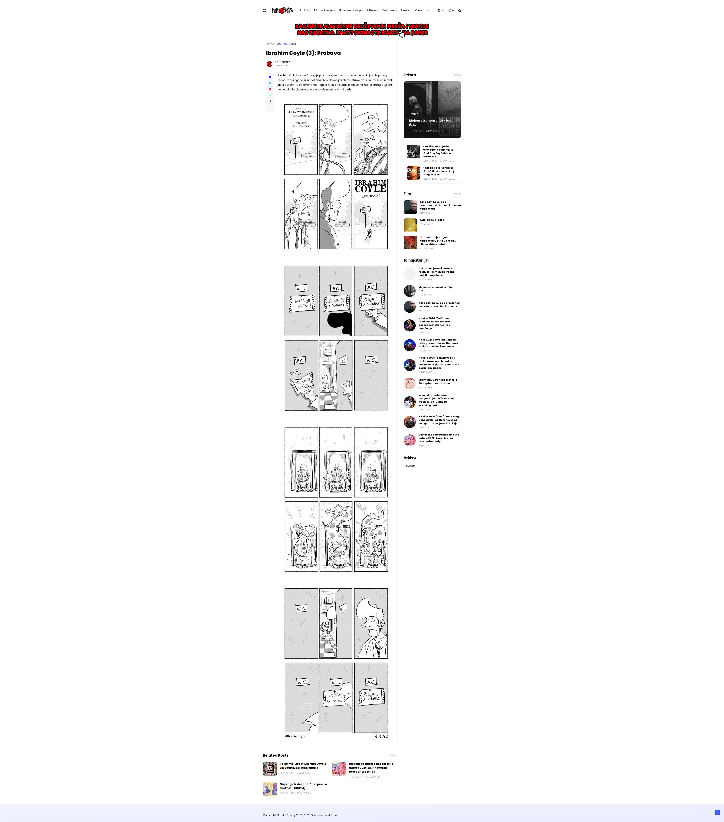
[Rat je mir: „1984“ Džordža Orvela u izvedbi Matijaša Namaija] (270, 769)
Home (270, 44)
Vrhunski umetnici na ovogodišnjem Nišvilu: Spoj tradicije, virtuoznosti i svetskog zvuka (436, 400)
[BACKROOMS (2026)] (410, 225)
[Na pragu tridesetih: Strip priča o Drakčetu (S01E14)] (270, 789)
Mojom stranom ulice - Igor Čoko (431, 122)
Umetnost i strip (350, 10)
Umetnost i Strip (287, 43)
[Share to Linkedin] (270, 95)
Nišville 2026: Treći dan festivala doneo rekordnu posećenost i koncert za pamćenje (435, 323)
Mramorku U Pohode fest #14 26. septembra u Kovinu (438, 381)
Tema (405, 10)
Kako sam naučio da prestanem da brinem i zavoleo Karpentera (440, 205)
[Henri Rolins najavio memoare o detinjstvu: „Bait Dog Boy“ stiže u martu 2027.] (413, 151)
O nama (420, 10)
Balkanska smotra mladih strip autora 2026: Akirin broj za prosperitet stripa (371, 768)
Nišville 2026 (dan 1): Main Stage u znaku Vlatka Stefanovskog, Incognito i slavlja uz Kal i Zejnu (439, 420)
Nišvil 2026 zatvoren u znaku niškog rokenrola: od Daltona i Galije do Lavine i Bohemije (438, 343)
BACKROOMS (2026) (432, 220)
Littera (371, 10)
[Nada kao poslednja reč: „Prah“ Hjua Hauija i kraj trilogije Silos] (413, 173)
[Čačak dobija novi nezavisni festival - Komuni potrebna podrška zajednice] (410, 274)
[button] (270, 108)
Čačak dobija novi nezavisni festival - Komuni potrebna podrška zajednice (437, 272)
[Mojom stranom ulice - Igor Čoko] (410, 291)
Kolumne (388, 10)
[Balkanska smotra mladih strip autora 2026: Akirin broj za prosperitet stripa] (339, 769)
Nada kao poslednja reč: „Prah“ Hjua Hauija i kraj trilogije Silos (438, 171)
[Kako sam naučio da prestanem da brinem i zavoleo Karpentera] (410, 207)
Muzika (303, 10)
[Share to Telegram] (270, 101)
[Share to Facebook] (270, 77)
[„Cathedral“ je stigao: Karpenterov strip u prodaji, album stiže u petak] (410, 242)
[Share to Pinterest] (270, 89)
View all (394, 755)
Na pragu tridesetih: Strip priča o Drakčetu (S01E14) (303, 786)
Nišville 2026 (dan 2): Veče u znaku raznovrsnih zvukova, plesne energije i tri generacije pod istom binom (439, 363)
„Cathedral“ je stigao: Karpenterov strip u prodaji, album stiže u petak (438, 241)
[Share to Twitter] (270, 83)
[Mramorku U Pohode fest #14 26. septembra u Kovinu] (410, 384)
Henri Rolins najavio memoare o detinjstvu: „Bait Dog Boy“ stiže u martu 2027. (438, 151)
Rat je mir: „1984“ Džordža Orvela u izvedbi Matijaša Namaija (303, 766)
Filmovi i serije (323, 10)
